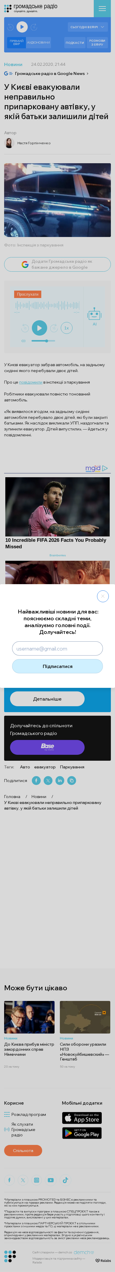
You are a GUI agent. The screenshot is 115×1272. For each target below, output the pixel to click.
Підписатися (58, 666)
